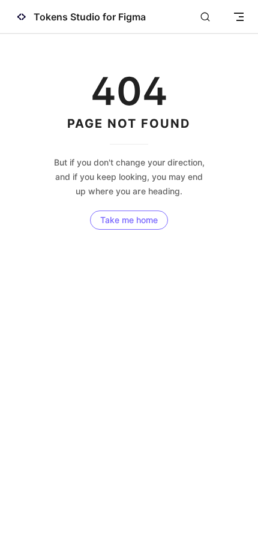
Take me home (129, 220)
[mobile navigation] (238, 17)
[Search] (205, 17)
